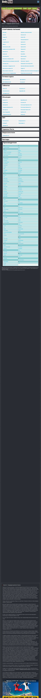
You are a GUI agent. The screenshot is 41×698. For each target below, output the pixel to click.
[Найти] (38, 4)
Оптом (29, 8)
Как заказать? (10, 8)
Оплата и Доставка (18, 8)
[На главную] (7, 1)
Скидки (25, 8)
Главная (4, 8)
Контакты (34, 8)
